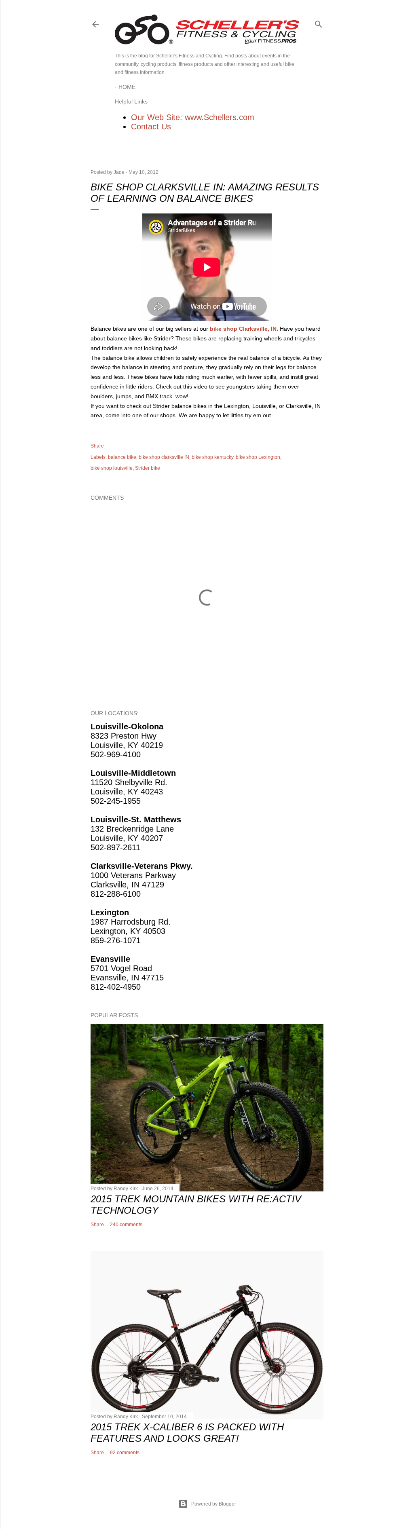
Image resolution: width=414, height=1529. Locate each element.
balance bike (122, 457)
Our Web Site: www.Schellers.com (192, 117)
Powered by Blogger (213, 1504)
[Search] (318, 22)
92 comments (124, 1452)
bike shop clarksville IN (164, 457)
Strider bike (147, 468)
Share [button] (97, 446)
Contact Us (151, 126)
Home (126, 87)
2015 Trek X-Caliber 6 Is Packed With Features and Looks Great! (187, 1432)
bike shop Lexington (258, 457)
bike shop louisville (112, 468)
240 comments (126, 1224)
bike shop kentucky (212, 457)
